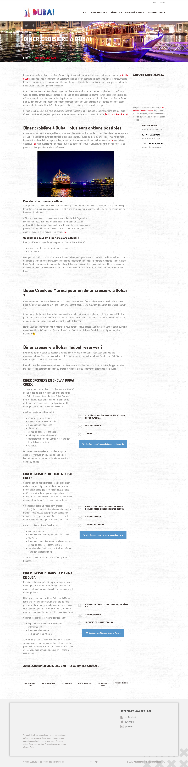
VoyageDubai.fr (140, 762)
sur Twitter (129, 722)
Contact (162, 3)
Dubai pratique (98, 12)
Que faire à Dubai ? (133, 12)
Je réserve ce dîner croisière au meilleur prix (104, 444)
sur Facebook (130, 717)
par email (128, 726)
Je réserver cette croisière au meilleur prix (104, 535)
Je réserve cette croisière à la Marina (104, 633)
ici (113, 140)
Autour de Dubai (155, 12)
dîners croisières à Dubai (116, 114)
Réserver (115, 12)
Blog (155, 3)
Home (85, 12)
